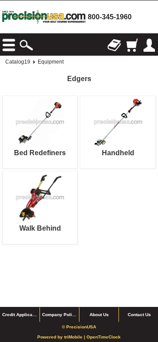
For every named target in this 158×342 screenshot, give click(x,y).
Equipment (51, 62)
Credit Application (21, 314)
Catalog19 (17, 62)
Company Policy (59, 314)
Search (26, 45)
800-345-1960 (110, 17)
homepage (44, 16)
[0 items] (131, 45)
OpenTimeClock (103, 337)
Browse (9, 45)
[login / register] (149, 45)
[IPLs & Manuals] (114, 45)
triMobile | (75, 337)
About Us (99, 314)
